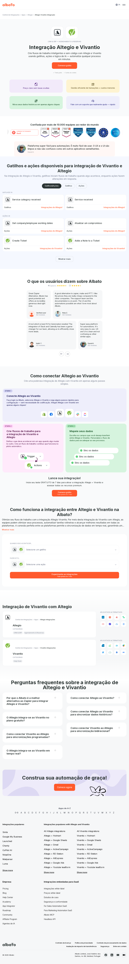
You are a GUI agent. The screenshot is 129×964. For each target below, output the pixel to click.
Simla (5, 832)
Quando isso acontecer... (21, 543)
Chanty (6, 845)
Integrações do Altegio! (51, 207)
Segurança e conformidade (55, 902)
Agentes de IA (9, 923)
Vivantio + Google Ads (87, 862)
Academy (7, 902)
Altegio (30, 15)
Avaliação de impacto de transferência (81, 946)
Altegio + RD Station (53, 853)
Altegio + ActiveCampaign (56, 849)
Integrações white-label (54, 888)
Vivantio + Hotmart (86, 835)
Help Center (8, 897)
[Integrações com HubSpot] (110, 617)
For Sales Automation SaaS (55, 906)
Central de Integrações (11, 15)
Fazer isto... (15, 558)
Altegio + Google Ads (54, 862)
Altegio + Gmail (51, 844)
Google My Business (12, 836)
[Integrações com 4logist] (117, 617)
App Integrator (9, 906)
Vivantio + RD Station (87, 853)
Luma (5, 863)
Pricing (5, 888)
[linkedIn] (111, 954)
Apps (23, 15)
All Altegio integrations (54, 831)
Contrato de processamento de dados (111, 943)
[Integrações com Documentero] (103, 645)
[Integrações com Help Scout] (103, 652)
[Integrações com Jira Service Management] (117, 652)
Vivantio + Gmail (84, 844)
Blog (4, 893)
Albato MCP (49, 915)
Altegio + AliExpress (53, 858)
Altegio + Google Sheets (55, 840)
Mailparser (8, 859)
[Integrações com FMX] (117, 645)
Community (7, 915)
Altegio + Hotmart (52, 835)
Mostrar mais (64, 259)
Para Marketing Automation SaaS (58, 910)
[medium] (123, 954)
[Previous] (61, 353)
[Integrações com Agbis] (103, 624)
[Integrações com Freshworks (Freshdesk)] (123, 645)
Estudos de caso (51, 897)
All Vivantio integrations (88, 831)
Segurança (105, 946)
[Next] (67, 353)
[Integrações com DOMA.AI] (110, 645)
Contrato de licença (63, 943)
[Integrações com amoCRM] (103, 617)
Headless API (50, 919)
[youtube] (117, 954)
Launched (7, 841)
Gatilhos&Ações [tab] (52, 186)
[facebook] (105, 954)
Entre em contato (119, 946)
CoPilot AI (7, 850)
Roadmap (7, 910)
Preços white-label (52, 893)
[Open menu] (123, 4)
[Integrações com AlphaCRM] (123, 624)
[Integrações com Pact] (123, 652)
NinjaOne (7, 854)
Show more (8, 870)
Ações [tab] (81, 186)
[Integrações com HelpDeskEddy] (110, 652)
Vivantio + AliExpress (87, 858)
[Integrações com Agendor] (110, 624)
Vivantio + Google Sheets (89, 840)
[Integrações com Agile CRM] (117, 624)
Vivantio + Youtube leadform (90, 867)
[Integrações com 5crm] (123, 617)
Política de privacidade (84, 943)
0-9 (16, 812)
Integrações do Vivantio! (51, 248)
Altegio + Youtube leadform (57, 867)
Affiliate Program (10, 919)
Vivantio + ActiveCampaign (89, 849)
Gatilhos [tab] (68, 186)
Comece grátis (64, 65)
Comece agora (64, 787)
